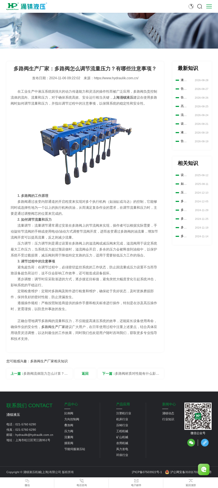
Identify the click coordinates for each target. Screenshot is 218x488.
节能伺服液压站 (74, 449)
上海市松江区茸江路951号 (32, 440)
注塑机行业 (123, 413)
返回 (85, 373)
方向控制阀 (71, 419)
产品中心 (71, 404)
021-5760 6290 (25, 424)
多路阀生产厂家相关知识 (49, 361)
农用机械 (122, 443)
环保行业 (122, 455)
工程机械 (122, 431)
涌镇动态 (168, 413)
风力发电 (122, 449)
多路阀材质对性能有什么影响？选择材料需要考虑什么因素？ (137, 375)
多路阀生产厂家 (53, 327)
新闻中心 (169, 404)
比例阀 (68, 413)
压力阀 (68, 431)
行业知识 (168, 419)
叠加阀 (68, 425)
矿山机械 (122, 437)
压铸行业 (122, 425)
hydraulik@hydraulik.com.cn (34, 434)
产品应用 (123, 404)
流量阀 (68, 437)
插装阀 (68, 443)
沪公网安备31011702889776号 (191, 472)
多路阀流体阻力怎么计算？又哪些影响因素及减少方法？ (45, 375)
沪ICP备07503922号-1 (147, 472)
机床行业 (122, 419)
